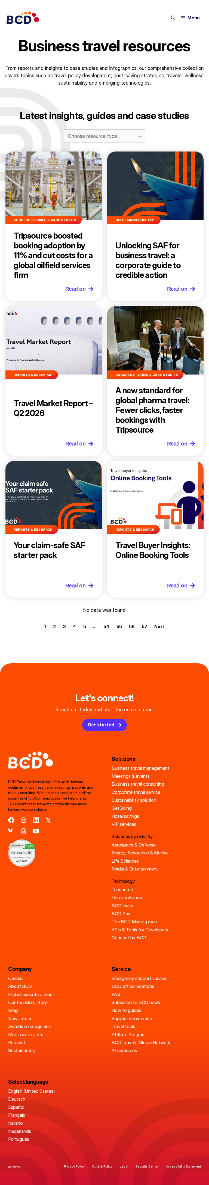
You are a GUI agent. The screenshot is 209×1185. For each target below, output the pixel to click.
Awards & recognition (29, 1026)
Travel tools (123, 1026)
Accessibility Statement (183, 1166)
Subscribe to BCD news (136, 1002)
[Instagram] (23, 820)
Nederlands (19, 1131)
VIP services (124, 824)
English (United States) (31, 1091)
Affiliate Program (129, 1034)
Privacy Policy (74, 1166)
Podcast (16, 1042)
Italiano (15, 1123)
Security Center (147, 1166)
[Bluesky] (11, 831)
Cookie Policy (102, 1166)
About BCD (20, 986)
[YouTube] (36, 831)
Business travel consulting (138, 784)
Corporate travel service (136, 792)
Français (16, 1115)
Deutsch (16, 1099)
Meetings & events (131, 776)
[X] (48, 820)
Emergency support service (139, 978)
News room (19, 1018)
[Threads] (23, 831)
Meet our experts (25, 1034)
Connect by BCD (129, 937)
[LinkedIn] (36, 820)
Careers (16, 978)
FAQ (116, 994)
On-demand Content (135, 220)
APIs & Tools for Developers (140, 929)
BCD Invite (123, 905)
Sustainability (22, 1050)
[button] (173, 17)
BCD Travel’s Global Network (141, 1042)
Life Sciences (125, 861)
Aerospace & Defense (134, 845)
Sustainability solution (134, 800)
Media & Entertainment (135, 869)
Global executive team (31, 994)
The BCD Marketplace (134, 921)
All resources (124, 1050)
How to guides (126, 1010)
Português (18, 1139)
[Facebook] (11, 820)
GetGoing (122, 808)
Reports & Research (33, 375)
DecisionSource (127, 897)
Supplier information (132, 1018)
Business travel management (141, 768)
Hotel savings (125, 816)
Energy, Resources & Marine (140, 853)
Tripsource (122, 889)
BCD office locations (133, 986)
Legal (124, 1166)
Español (16, 1107)
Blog (13, 1010)
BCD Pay (121, 913)
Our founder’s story (27, 1002)
